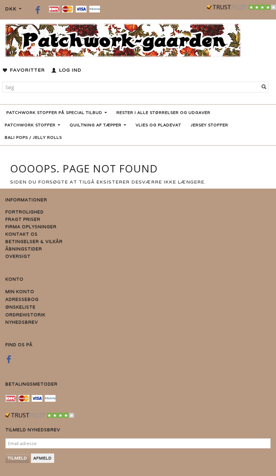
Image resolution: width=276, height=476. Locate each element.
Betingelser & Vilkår (34, 241)
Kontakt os (21, 234)
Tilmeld (17, 458)
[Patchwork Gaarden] (123, 39)
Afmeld (42, 458)
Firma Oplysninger (31, 227)
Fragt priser (22, 219)
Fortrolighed (24, 212)
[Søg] (264, 87)
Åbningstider (23, 249)
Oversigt (18, 256)
